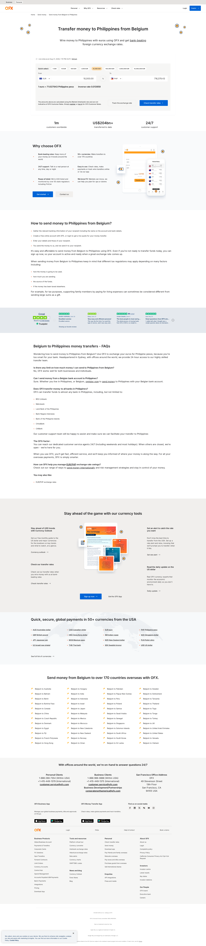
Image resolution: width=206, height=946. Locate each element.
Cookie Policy (14, 940)
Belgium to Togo (149, 708)
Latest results (144, 873)
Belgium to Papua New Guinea (119, 694)
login (69, 236)
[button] (54, 68)
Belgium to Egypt (42, 728)
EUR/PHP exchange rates (46, 482)
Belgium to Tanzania (151, 699)
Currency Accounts (41, 867)
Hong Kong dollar (78, 635)
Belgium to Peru (113, 699)
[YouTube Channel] (149, 808)
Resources (101, 8)
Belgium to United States (153, 733)
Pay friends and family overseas (116, 853)
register (73, 104)
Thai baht (75, 645)
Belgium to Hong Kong (44, 743)
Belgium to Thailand (151, 704)
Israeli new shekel (41, 645)
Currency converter (76, 845)
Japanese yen (40, 640)
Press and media (110, 881)
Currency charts (75, 860)
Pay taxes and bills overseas (115, 860)
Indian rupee (111, 635)
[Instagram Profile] (153, 808)
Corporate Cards (40, 849)
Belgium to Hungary (79, 689)
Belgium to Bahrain (42, 694)
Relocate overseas (111, 856)
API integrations (110, 877)
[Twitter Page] (139, 808)
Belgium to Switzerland (152, 694)
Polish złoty (147, 640)
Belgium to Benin (41, 699)
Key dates (143, 876)
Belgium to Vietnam (151, 743)
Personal (19, 2)
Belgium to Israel (77, 704)
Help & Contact (129, 830)
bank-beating (138, 40)
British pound (40, 635)
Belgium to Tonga (150, 713)
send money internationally (81, 467)
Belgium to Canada (42, 708)
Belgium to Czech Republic (46, 718)
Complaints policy (146, 849)
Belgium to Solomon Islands (118, 728)
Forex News (74, 877)
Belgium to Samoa (114, 708)
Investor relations (146, 880)
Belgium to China (42, 713)
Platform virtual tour (76, 842)
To (110, 73)
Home (33, 15)
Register (193, 8)
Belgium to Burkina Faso (45, 704)
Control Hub (38, 870)
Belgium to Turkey (150, 718)
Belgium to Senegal (115, 718)
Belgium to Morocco (79, 723)
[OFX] (9, 8)
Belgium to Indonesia (79, 699)
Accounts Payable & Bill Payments (46, 877)
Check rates (115, 8)
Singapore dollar (149, 635)
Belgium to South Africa (116, 733)
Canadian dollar (77, 630)
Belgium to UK (149, 723)
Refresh (74, 59)
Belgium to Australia (43, 689)
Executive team (145, 894)
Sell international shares (113, 867)
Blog (71, 881)
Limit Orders (38, 863)
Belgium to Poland (114, 704)
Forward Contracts (40, 860)
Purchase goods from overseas (115, 863)
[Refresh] (37, 59)
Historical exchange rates (78, 853)
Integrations (38, 884)
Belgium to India (77, 694)
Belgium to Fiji (40, 733)
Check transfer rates (112, 842)
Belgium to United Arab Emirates (156, 728)
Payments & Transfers (42, 845)
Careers (142, 898)
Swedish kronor (113, 645)
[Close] (73, 933)
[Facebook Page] (130, 808)
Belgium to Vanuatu (151, 738)
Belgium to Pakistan (115, 689)
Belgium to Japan (78, 708)
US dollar (146, 645)
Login (68, 830)
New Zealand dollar (117, 640)
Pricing (36, 888)
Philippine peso (149, 630)
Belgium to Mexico (78, 718)
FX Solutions (38, 853)
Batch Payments (40, 881)
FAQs (97, 830)
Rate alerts (73, 856)
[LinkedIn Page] (134, 808)
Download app (110, 849)
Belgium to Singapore (115, 723)
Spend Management (41, 874)
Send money (42, 15)
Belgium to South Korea (116, 738)
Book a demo (164, 830)
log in (80, 104)
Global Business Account (43, 842)
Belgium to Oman (78, 743)
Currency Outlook (76, 874)
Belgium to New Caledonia (81, 728)
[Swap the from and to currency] (103, 78)
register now (92, 381)
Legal (142, 845)
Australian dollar (42, 630)
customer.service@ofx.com (54, 784)
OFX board (144, 891)
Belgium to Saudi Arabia (116, 713)
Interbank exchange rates (79, 849)
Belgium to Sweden (151, 689)
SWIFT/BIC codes (76, 863)
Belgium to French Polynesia (46, 738)
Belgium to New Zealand (81, 733)
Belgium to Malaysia (79, 713)
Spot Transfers (39, 856)
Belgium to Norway (78, 738)
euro (110, 630)
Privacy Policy (145, 853)
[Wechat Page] (144, 808)
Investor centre (145, 869)
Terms (140, 941)
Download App (39, 891)
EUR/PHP (71, 464)
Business (9, 2)
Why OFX (87, 8)
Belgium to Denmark (43, 723)
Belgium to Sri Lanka (115, 743)
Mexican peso (79, 640)
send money (108, 381)
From (40, 73)
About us (143, 842)
